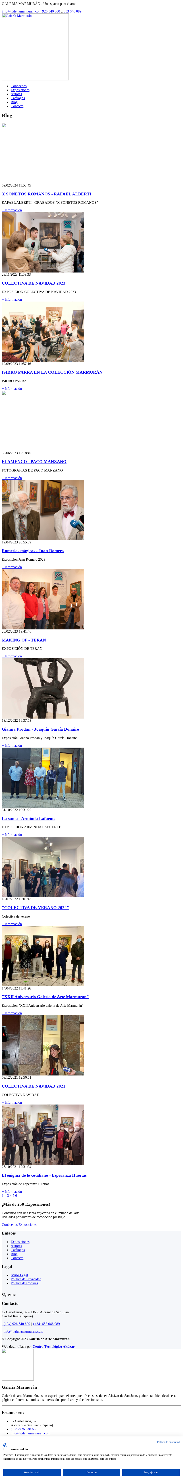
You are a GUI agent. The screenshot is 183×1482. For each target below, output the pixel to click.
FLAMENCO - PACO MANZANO (34, 461)
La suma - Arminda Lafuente (28, 818)
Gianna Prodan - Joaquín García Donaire (40, 729)
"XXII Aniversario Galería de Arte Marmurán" (45, 996)
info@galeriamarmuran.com (21, 11)
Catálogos (18, 98)
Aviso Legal (19, 1275)
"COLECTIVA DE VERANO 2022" (35, 907)
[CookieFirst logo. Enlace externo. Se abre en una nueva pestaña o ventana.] (5, 1445)
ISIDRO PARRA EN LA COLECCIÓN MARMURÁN (52, 372)
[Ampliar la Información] (43, 182)
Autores (16, 94)
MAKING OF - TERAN (24, 640)
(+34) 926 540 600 (16, 1324)
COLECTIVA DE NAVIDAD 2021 (33, 1086)
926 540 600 (51, 11)
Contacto (17, 106)
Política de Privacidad (26, 1279)
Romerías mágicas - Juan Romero (33, 550)
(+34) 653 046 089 (46, 1324)
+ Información (12, 210)
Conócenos (19, 86)
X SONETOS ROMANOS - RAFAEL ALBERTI (46, 194)
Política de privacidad (168, 1442)
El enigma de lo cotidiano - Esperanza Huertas (44, 1175)
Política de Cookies (24, 1283)
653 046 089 (72, 11)
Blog (14, 102)
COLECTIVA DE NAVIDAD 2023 (33, 283)
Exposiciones (20, 90)
